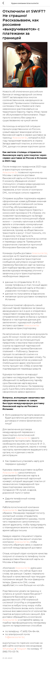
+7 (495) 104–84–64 (29, 631)
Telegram (22, 649)
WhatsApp (8, 649)
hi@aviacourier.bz (14, 637)
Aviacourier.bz (19, 138)
